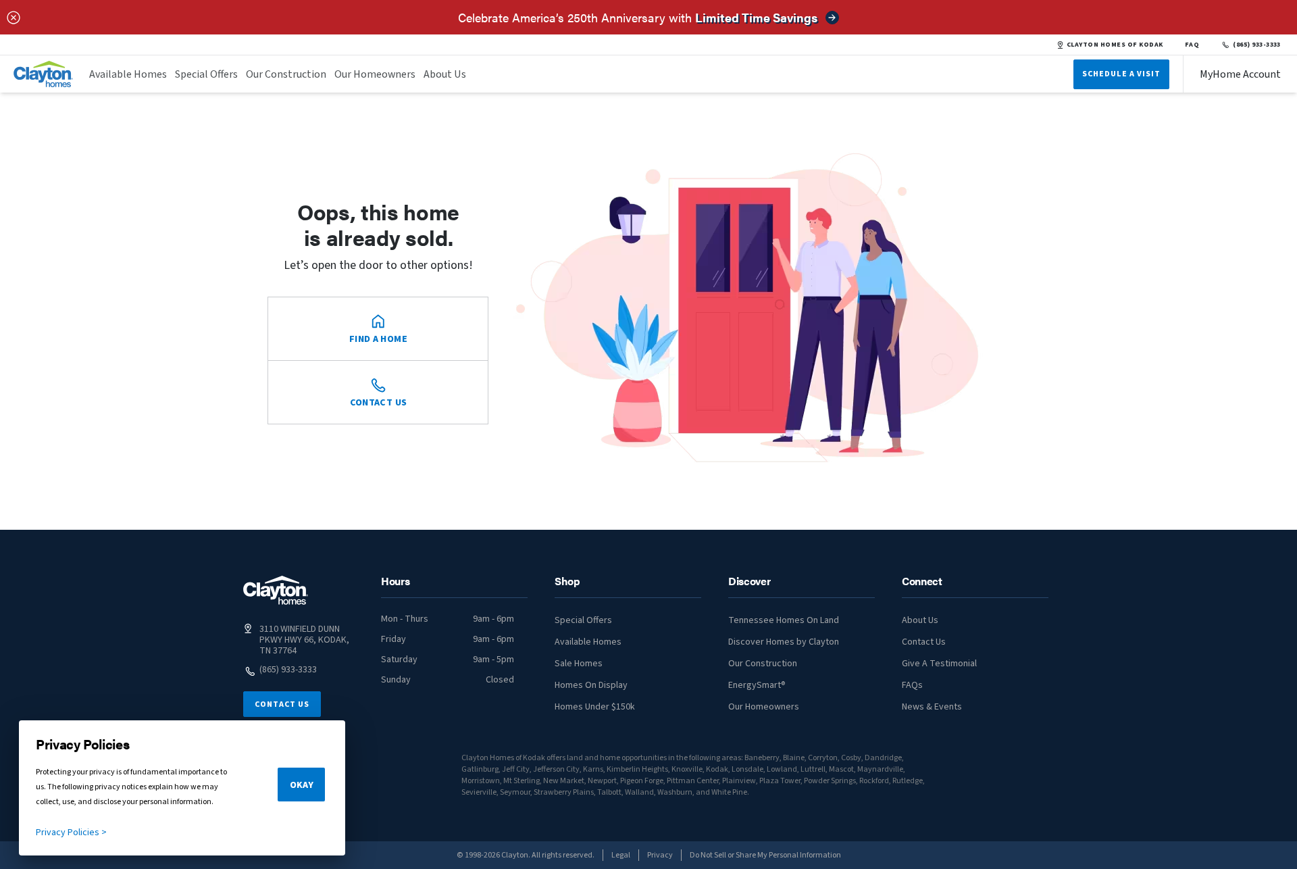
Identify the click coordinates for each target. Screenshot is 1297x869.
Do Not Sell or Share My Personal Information (765, 855)
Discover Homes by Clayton (783, 642)
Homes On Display (591, 685)
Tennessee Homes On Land (783, 620)
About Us (445, 74)
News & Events (932, 707)
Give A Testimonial (939, 663)
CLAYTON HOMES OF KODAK (1115, 45)
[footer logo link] (275, 590)
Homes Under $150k (595, 707)
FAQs (912, 685)
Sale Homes (579, 663)
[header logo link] (43, 74)
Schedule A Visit (1121, 74)
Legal (620, 855)
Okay (301, 785)
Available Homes (128, 74)
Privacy (660, 855)
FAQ (1192, 45)
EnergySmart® (757, 685)
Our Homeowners (374, 74)
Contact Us (282, 704)
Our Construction (286, 74)
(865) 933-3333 (1257, 44)
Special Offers (206, 74)
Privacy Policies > (71, 832)
